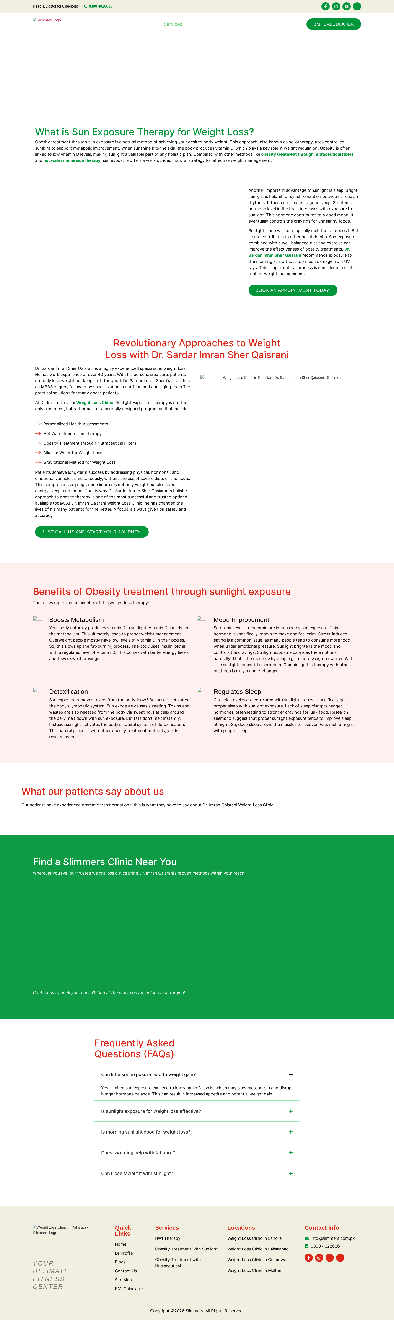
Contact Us (270, 24)
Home (106, 24)
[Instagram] (336, 6)
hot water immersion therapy (72, 160)
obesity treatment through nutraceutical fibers (307, 154)
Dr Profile (209, 24)
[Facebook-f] (325, 6)
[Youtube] (346, 6)
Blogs (238, 24)
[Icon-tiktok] (357, 6)
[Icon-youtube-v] (330, 1258)
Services (173, 24)
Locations (137, 24)
